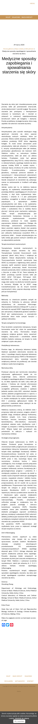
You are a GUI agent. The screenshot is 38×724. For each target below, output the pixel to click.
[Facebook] (20, 3)
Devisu (19, 691)
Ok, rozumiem (19, 721)
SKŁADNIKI (16, 17)
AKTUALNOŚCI (20, 681)
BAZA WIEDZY (27, 17)
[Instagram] (23, 3)
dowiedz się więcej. (22, 718)
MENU (32, 3)
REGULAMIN (8, 681)
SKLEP (8, 17)
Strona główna (8, 49)
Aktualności (29, 49)
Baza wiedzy (19, 49)
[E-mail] (26, 3)
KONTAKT (30, 681)
